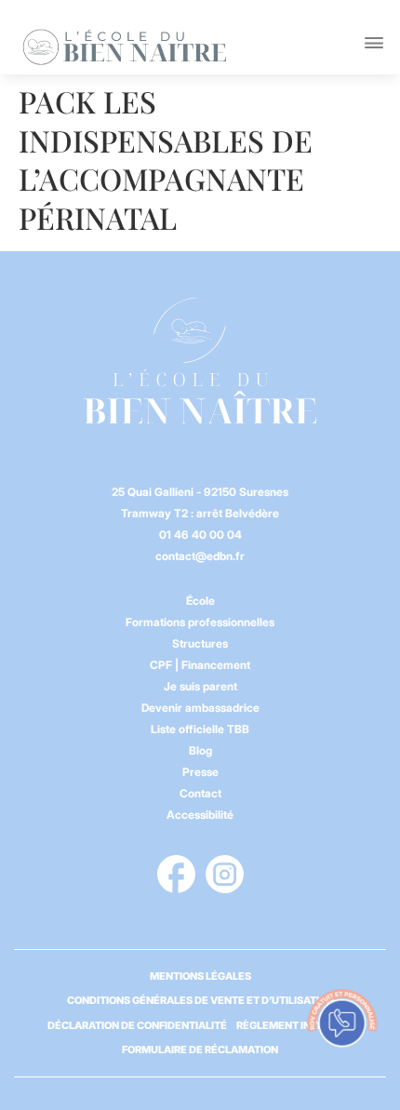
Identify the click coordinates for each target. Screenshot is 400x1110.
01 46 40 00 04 (200, 535)
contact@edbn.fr (200, 556)
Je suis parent (200, 686)
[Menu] (374, 43)
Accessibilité (200, 815)
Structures (200, 643)
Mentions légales (200, 976)
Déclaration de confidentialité (137, 1025)
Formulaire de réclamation (200, 1049)
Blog (200, 750)
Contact (200, 793)
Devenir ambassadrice (200, 708)
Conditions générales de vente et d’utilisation (200, 1000)
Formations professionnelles (200, 622)
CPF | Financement (200, 665)
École (200, 601)
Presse (200, 772)
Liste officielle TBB (200, 729)
